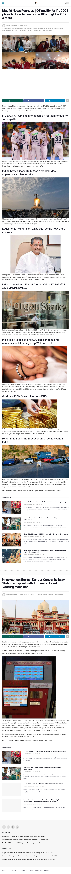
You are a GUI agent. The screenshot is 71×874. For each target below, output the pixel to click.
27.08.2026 (37, 504)
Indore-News (54, 28)
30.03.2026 (23, 25)
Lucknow (14, 30)
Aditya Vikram (12, 25)
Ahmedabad (7, 28)
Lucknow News (22, 30)
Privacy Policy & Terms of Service (39, 870)
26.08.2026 (38, 536)
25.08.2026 (38, 786)
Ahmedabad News (17, 28)
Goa (25, 28)
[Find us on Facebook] (4, 827)
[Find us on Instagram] (13, 827)
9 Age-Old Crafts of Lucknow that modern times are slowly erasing (44, 502)
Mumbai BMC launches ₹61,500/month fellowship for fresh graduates (45, 534)
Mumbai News (38, 30)
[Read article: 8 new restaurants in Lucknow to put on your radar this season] (11, 789)
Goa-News (30, 28)
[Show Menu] (3, 3)
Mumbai (30, 30)
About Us (4, 870)
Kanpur (61, 28)
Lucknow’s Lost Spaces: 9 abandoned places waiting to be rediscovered (25, 839)
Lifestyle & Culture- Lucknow (38, 594)
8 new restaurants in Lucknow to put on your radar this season (43, 784)
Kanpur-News (6, 30)
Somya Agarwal (29, 536)
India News (41, 28)
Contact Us (23, 870)
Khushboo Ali (28, 504)
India (35, 28)
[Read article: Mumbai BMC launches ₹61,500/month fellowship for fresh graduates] (11, 539)
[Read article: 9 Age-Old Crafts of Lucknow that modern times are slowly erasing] (11, 507)
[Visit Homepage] (35, 3)
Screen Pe (14, 870)
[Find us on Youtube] (17, 827)
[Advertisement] (35, 84)
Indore (47, 28)
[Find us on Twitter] (8, 827)
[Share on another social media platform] (67, 100)
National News (47, 30)
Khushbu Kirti (12, 594)
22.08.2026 (37, 804)
